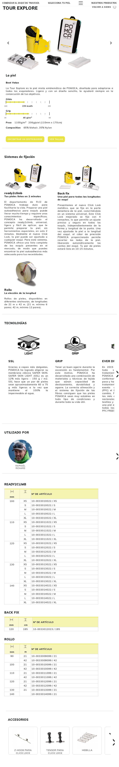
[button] (8, 43)
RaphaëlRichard (20, 467)
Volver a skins (101, 7)
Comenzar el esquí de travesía (20, 3)
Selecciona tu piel (59, 3)
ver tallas (56, 139)
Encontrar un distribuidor (25, 139)
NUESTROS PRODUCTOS (104, 3)
